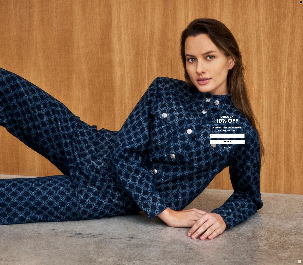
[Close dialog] (301, 2)
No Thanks (227, 147)
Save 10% (227, 141)
